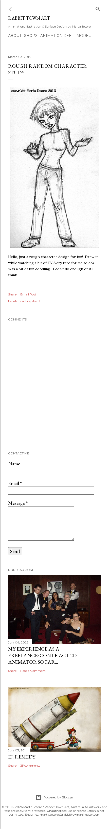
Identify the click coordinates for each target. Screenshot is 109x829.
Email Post (28, 294)
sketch (36, 301)
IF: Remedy (21, 756)
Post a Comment (33, 671)
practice (24, 301)
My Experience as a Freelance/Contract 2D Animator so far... (42, 655)
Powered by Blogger (59, 797)
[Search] (98, 8)
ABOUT (14, 35)
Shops (31, 35)
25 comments (30, 765)
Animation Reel (57, 35)
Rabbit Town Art (29, 18)
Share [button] (12, 294)
